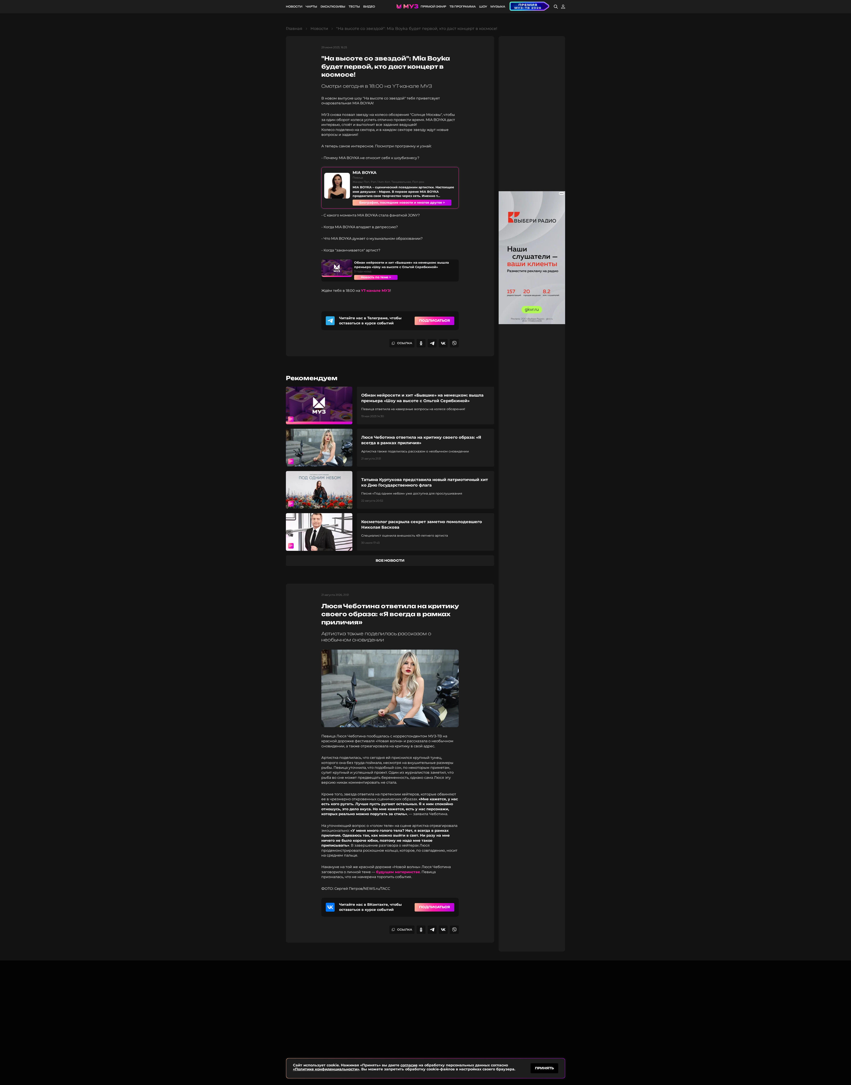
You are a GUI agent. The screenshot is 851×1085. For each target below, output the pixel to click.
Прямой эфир (433, 6)
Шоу (483, 6)
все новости (390, 560)
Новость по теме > (376, 277)
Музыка (497, 6)
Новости (294, 6)
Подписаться (434, 320)
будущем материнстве (398, 872)
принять (544, 1068)
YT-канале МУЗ (375, 290)
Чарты (311, 6)
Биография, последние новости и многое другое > (402, 203)
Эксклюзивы (332, 6)
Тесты (354, 6)
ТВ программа (462, 6)
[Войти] (563, 7)
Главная (294, 28)
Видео (369, 6)
